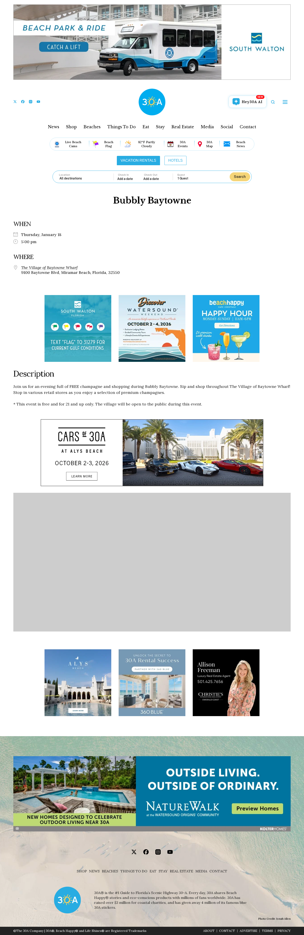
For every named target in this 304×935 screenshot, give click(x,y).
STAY (163, 871)
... (130, 179)
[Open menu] (285, 102)
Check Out (150, 174)
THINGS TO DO (133, 871)
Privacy (284, 930)
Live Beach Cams (73, 144)
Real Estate (182, 126)
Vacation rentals (138, 160)
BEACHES (110, 871)
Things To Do (121, 126)
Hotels (175, 160)
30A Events (183, 144)
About (209, 930)
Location (64, 174)
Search (240, 177)
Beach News (240, 144)
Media (207, 126)
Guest (181, 174)
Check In (123, 174)
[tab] (138, 160)
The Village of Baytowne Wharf (49, 267)
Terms (267, 930)
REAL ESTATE (181, 871)
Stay (160, 126)
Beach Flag (108, 144)
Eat (145, 126)
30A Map (209, 144)
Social (227, 126)
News (53, 126)
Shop (71, 126)
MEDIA (201, 871)
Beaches (92, 126)
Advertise (248, 930)
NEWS (94, 871)
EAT (153, 871)
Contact (248, 126)
